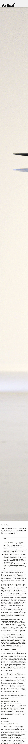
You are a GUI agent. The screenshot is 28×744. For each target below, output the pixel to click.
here (7, 721)
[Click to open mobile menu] (26, 5)
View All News (5, 525)
